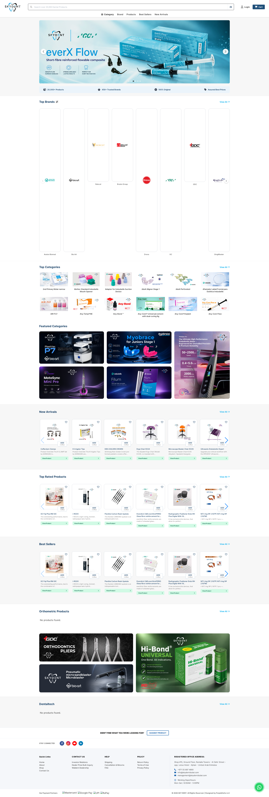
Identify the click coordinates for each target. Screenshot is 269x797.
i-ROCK (76, 514)
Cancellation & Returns (114, 765)
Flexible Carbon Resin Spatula (117, 514)
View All (223, 102)
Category (109, 14)
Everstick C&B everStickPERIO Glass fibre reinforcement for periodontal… (149, 516)
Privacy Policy (143, 768)
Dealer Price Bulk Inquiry (82, 765)
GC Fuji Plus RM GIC (49, 514)
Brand (120, 14)
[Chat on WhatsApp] (259, 787)
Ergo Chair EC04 (143, 449)
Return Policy (143, 762)
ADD (62, 443)
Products (131, 14)
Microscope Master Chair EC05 (181, 449)
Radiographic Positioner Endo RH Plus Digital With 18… (182, 515)
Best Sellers (145, 14)
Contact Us (44, 770)
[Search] (31, 7)
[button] (128, 81)
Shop (41, 768)
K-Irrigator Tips (79, 449)
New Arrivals (161, 14)
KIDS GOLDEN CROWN (114, 449)
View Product (46, 458)
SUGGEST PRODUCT (157, 733)
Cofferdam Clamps (48, 449)
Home (41, 762)
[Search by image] (231, 7)
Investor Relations (80, 762)
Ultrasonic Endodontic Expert (212, 449)
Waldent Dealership (80, 768)
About (42, 765)
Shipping (108, 762)
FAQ (106, 768)
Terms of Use (143, 765)
